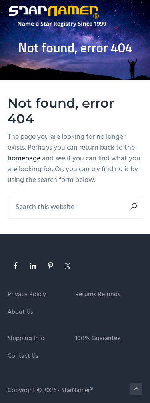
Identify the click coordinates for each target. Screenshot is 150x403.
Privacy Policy (27, 295)
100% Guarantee (97, 339)
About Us (20, 312)
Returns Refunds (97, 295)
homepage (24, 158)
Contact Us (23, 356)
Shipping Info (26, 339)
